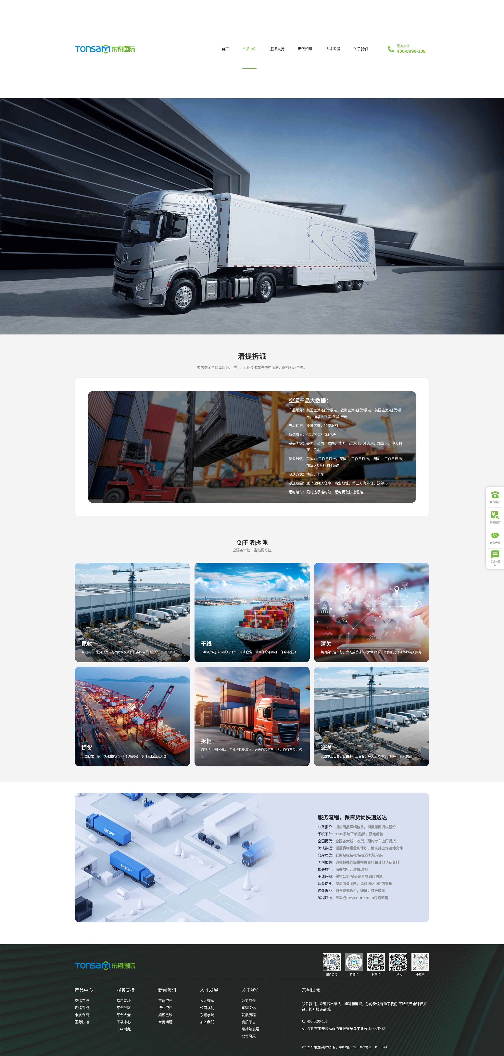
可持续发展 (250, 1029)
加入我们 (207, 1022)
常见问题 (165, 1022)
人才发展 (333, 49)
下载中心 (124, 1022)
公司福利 (207, 1008)
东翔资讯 (165, 1001)
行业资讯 (165, 1008)
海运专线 (82, 1008)
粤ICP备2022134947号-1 (355, 1047)
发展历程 (249, 1015)
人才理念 (207, 1001)
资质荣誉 (249, 1022)
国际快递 (82, 1022)
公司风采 (249, 1036)
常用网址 (124, 1001)
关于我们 (361, 49)
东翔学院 (207, 1015)
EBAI (383, 1047)
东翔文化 (249, 1008)
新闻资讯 (305, 49)
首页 (225, 49)
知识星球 (165, 1015)
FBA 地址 (124, 1029)
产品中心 (249, 49)
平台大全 (124, 1015)
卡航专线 (82, 1015)
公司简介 (249, 1001)
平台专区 (124, 1008)
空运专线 (82, 1001)
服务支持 (277, 49)
